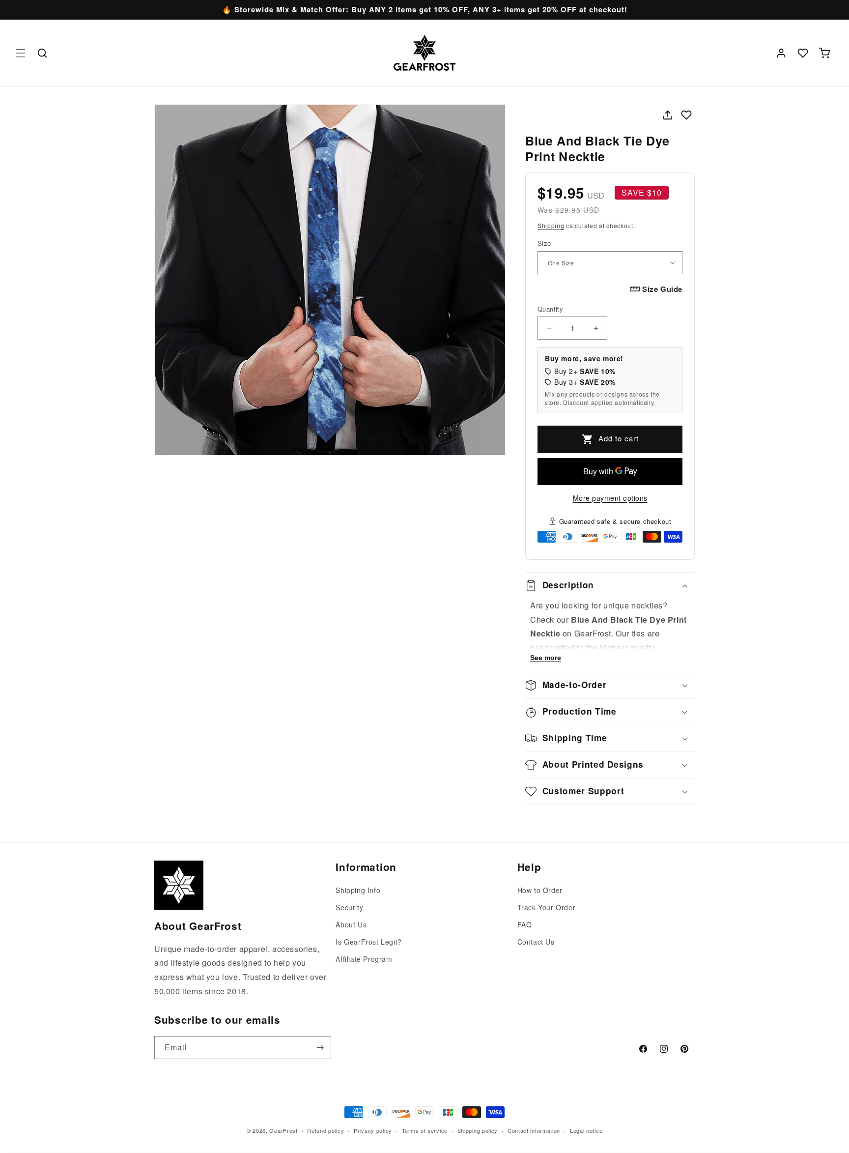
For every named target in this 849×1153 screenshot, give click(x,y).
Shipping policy (477, 1130)
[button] (20, 53)
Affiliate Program (364, 959)
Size (544, 243)
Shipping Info (358, 890)
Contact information (534, 1130)
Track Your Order (546, 907)
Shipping (551, 225)
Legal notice (586, 1130)
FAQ (524, 924)
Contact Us (536, 942)
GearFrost (283, 1130)
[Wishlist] (803, 53)
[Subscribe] (320, 1047)
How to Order (540, 890)
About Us (351, 924)
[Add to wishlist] (686, 115)
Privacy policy (373, 1130)
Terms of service (425, 1130)
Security (349, 907)
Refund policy (325, 1130)
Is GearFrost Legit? (368, 942)
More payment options (610, 498)
